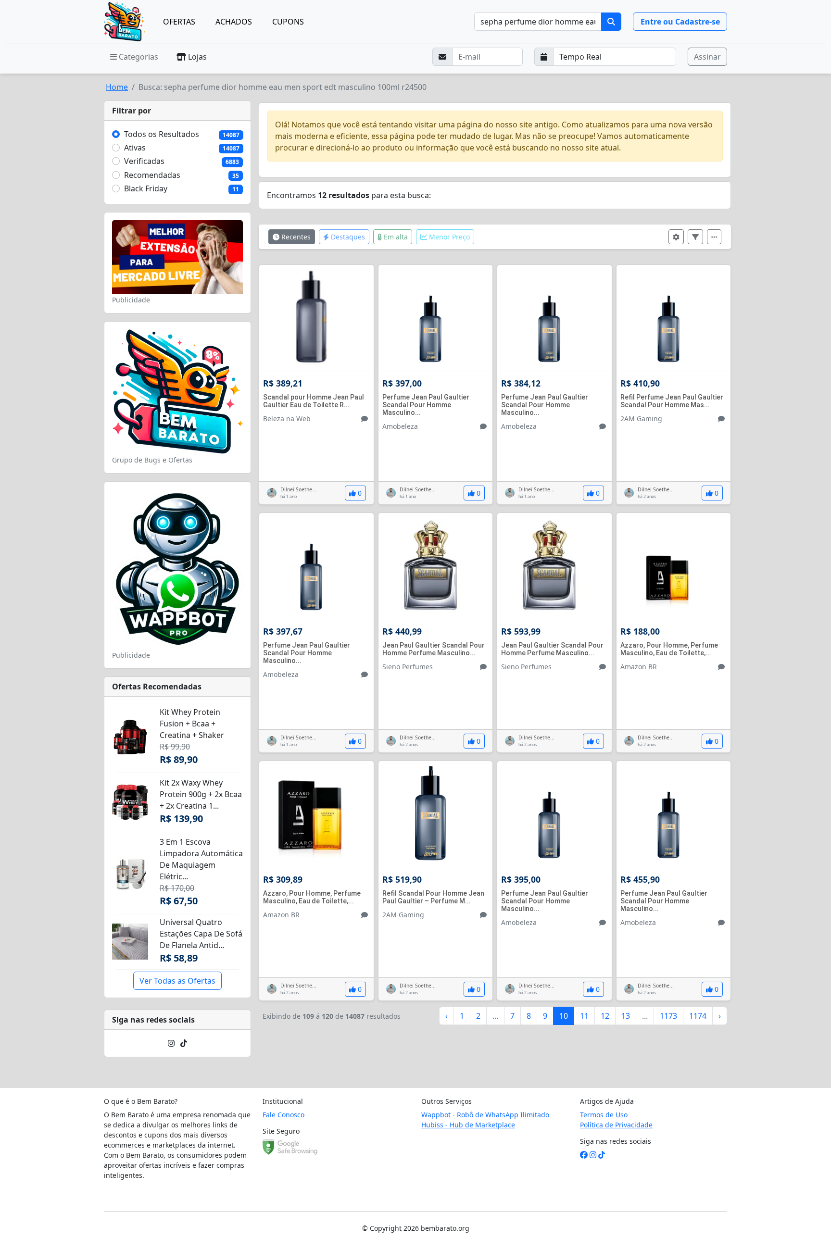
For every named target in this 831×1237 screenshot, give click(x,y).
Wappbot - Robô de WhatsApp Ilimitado (485, 1114)
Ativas (135, 147)
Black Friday (145, 188)
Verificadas (144, 161)
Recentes (295, 236)
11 (584, 1016)
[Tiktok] (183, 1043)
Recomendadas (152, 175)
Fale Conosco (283, 1114)
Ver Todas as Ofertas (177, 980)
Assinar (707, 56)
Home (117, 87)
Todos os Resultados (161, 134)
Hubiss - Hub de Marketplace (468, 1124)
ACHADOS (233, 21)
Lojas (196, 56)
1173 (668, 1016)
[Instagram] (171, 1043)
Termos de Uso (604, 1114)
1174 (697, 1016)
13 (625, 1016)
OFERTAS (179, 21)
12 (605, 1016)
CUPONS (288, 21)
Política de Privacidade (616, 1124)
